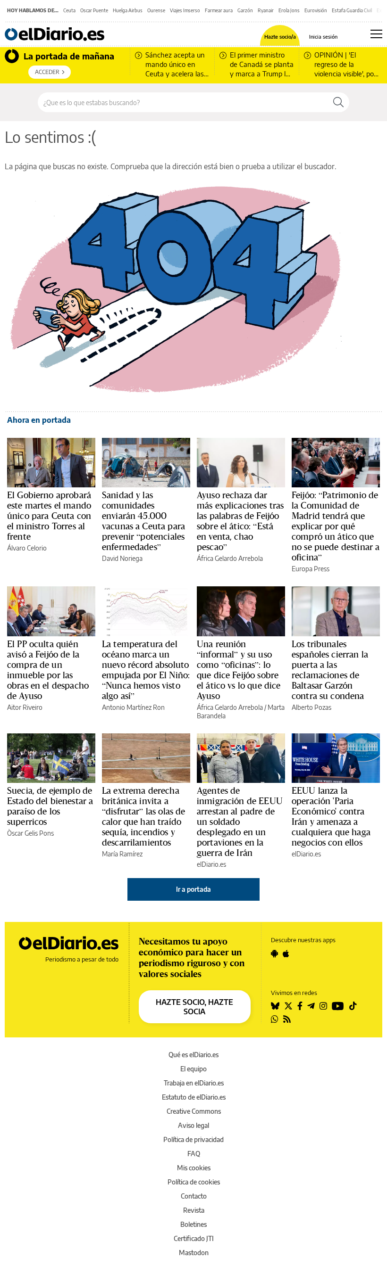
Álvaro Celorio (27, 548)
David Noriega (122, 558)
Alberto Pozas (311, 707)
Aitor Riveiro (24, 707)
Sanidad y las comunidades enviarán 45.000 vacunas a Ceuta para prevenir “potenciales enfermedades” (143, 520)
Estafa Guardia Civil (352, 10)
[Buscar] (338, 102)
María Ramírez (122, 854)
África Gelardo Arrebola (230, 558)
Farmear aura (219, 10)
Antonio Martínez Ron (133, 707)
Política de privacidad (193, 1139)
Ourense (156, 10)
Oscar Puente (94, 10)
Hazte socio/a (280, 36)
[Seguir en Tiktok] (353, 1006)
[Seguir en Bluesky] (275, 1006)
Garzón (245, 10)
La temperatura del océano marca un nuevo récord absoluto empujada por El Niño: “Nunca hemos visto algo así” (146, 669)
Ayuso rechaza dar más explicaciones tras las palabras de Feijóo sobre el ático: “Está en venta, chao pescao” (240, 520)
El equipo (193, 1069)
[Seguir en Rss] (287, 1019)
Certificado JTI (194, 1238)
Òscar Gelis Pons (30, 833)
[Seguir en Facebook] (300, 1006)
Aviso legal (193, 1125)
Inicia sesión (323, 36)
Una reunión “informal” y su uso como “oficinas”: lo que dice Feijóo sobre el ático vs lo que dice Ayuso (238, 669)
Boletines (193, 1224)
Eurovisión (315, 10)
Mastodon (194, 1253)
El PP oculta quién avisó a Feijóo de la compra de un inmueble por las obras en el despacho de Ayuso (48, 669)
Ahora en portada (39, 420)
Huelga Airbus (128, 10)
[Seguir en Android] (274, 953)
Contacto (194, 1196)
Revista (193, 1210)
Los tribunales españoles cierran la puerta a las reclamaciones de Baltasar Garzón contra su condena (330, 669)
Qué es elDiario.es (193, 1055)
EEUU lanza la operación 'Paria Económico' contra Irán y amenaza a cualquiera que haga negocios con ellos (331, 816)
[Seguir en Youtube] (338, 1006)
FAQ (193, 1154)
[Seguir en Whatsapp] (274, 1019)
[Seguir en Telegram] (311, 1006)
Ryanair (266, 10)
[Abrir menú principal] (376, 34)
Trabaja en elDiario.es (194, 1083)
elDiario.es (211, 864)
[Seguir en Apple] (286, 953)
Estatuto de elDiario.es (194, 1097)
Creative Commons (194, 1111)
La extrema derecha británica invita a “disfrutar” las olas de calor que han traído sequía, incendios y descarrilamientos (143, 816)
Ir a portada (193, 889)
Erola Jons (289, 10)
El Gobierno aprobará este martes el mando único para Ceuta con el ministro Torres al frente (49, 515)
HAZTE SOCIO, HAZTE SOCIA (194, 1006)
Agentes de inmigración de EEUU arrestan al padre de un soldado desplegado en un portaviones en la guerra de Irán (240, 821)
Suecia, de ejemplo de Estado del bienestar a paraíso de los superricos (50, 806)
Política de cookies (194, 1182)
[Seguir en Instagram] (323, 1006)
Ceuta (69, 10)
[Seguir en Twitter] (288, 1006)
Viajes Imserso (185, 10)
